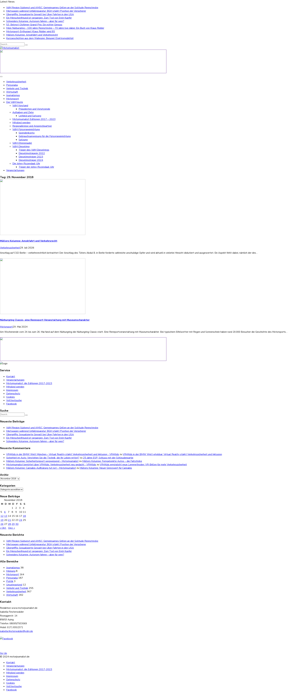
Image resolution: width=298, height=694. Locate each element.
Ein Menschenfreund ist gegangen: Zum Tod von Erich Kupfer (39, 18)
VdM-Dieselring (20, 146)
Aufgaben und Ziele (23, 112)
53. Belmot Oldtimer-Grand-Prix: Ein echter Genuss (34, 24)
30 (16, 524)
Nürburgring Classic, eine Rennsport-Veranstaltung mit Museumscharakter (45, 320)
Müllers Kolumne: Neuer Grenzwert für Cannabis (106, 468)
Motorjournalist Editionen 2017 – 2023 (34, 119)
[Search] (26, 44)
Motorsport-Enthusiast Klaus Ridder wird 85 (30, 31)
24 (20, 520)
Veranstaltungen (15, 170)
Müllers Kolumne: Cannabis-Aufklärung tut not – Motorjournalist (41, 468)
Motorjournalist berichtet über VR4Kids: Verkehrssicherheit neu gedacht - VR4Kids (51, 464)
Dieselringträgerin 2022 (32, 153)
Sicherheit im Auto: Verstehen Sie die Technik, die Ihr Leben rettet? (42, 457)
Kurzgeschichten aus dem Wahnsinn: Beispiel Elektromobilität (40, 38)
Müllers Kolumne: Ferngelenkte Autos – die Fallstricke (112, 461)
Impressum (12, 390)
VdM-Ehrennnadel (22, 143)
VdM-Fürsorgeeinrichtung (26, 129)
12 (2, 516)
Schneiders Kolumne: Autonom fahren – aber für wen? (35, 21)
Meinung (10, 571)
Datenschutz (13, 393)
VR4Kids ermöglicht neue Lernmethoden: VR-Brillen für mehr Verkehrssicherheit (143, 464)
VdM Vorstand (20, 105)
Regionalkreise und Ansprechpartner (32, 126)
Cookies (10, 397)
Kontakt (10, 376)
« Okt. (3, 528)
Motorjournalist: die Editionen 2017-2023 (29, 383)
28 (9, 524)
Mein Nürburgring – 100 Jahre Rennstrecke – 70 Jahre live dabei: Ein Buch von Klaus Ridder (55, 28)
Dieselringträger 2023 (31, 156)
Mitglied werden (21, 122)
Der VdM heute (14, 102)
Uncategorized (14, 584)
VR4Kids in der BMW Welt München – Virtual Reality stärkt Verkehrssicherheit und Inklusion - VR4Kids (62, 454)
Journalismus (13, 95)
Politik (9, 581)
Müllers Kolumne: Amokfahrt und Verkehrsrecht (32, 35)
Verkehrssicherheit (16, 81)
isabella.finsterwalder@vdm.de (16, 631)
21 (9, 520)
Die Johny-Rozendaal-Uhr (26, 163)
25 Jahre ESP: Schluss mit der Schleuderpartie (108, 457)
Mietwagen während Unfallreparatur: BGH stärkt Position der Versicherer (46, 11)
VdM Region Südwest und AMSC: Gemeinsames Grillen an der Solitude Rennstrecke (52, 7)
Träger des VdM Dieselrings (34, 150)
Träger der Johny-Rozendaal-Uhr (36, 167)
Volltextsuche (14, 400)
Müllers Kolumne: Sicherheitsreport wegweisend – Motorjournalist (42, 461)
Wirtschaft (12, 92)
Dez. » (11, 528)
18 (24, 516)
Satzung (23, 139)
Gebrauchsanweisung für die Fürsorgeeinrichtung (45, 136)
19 (2, 520)
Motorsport (12, 98)
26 (2, 524)
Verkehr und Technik (17, 88)
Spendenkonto (27, 133)
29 (13, 524)
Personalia (12, 85)
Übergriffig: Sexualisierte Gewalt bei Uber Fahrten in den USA (40, 14)
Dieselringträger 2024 (31, 160)
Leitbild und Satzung (30, 116)
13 (5, 516)
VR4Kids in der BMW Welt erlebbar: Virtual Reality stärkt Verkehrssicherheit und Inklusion (172, 454)
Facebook (11, 404)
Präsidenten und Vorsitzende (34, 109)
